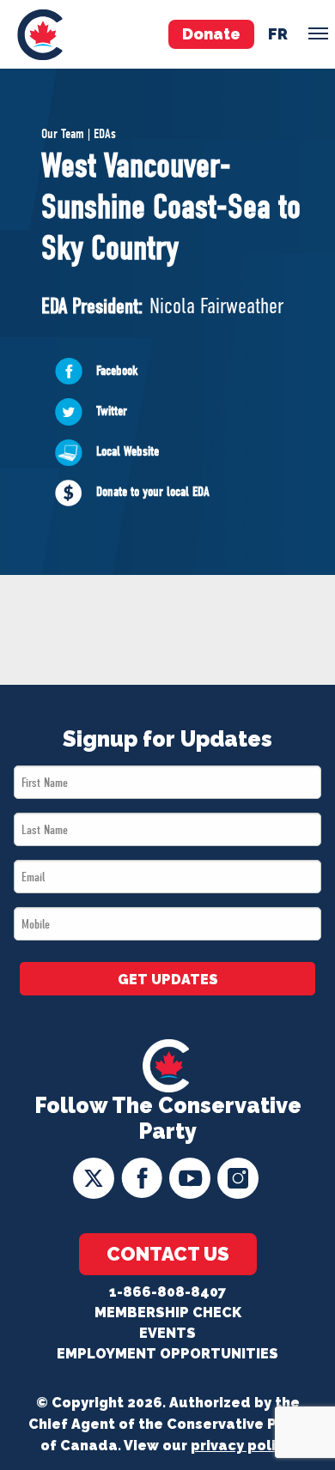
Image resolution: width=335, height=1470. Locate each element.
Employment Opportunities (167, 1354)
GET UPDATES (168, 979)
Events (167, 1333)
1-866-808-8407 (167, 1292)
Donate (211, 34)
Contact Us (168, 1254)
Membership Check (167, 1312)
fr (278, 34)
